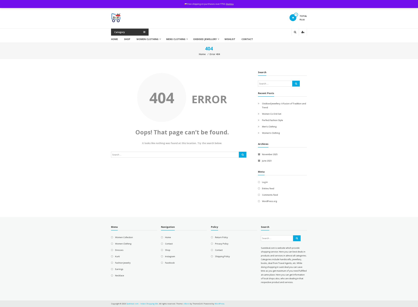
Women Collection (124, 237)
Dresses (119, 250)
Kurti (117, 256)
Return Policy (221, 237)
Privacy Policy (221, 243)
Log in (265, 182)
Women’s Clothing (271, 132)
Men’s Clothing (269, 126)
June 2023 (267, 160)
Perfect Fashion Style (272, 120)
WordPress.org (269, 201)
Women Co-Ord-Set (271, 113)
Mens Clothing (175, 39)
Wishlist (230, 39)
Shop (127, 39)
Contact (247, 39)
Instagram (170, 256)
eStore (186, 303)
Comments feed (270, 194)
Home (114, 39)
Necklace (119, 275)
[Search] (242, 155)
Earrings (119, 269)
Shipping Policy (222, 256)
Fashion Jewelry (123, 262)
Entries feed (268, 188)
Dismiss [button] (230, 3)
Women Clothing (147, 39)
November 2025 (270, 154)
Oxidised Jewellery (205, 39)
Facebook (170, 262)
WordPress (219, 303)
